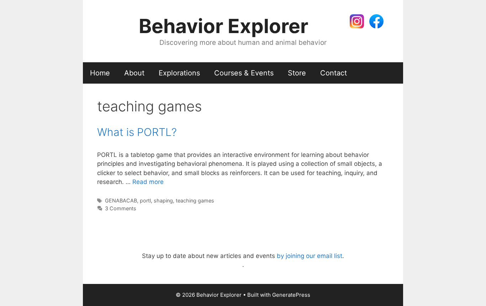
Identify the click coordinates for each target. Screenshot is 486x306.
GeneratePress (291, 294)
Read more (148, 181)
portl (145, 200)
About (134, 73)
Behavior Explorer (223, 26)
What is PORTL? (137, 132)
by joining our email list (309, 255)
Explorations (179, 73)
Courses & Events (244, 73)
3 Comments (120, 208)
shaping (163, 200)
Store (297, 73)
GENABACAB (121, 200)
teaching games (195, 200)
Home (100, 73)
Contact (333, 73)
